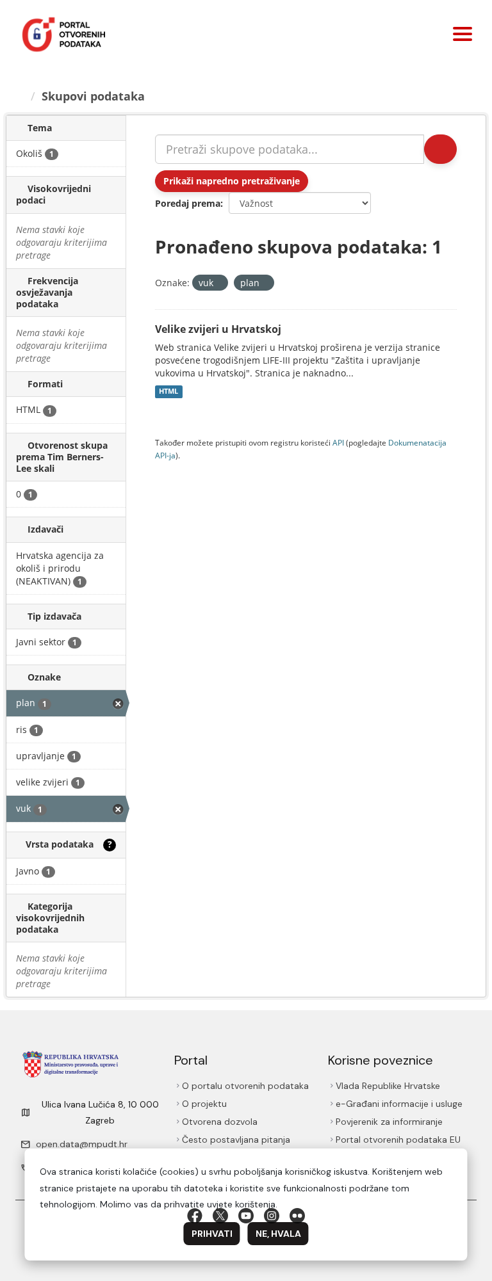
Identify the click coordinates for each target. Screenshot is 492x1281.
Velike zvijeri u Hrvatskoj (218, 329)
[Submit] (440, 149)
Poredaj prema (187, 203)
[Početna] (19, 96)
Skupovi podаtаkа (93, 96)
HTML (168, 391)
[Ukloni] (219, 283)
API (338, 442)
